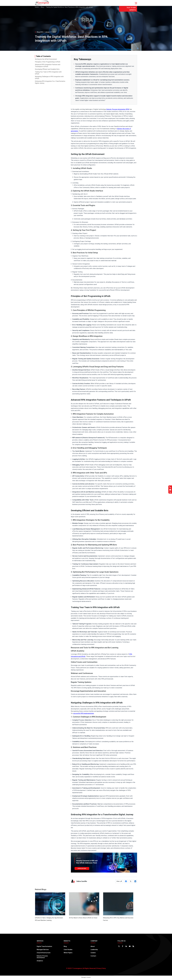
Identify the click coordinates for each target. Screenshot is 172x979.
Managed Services (43, 949)
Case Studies (68, 949)
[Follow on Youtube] (129, 946)
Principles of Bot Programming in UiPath (47, 62)
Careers (93, 953)
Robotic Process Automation (42, 956)
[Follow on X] (119, 946)
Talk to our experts (131, 9)
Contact (93, 956)
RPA (41, 32)
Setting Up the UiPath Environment (46, 59)
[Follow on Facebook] (122, 946)
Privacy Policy (101, 968)
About (93, 946)
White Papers (68, 953)
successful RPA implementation (83, 713)
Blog (38, 32)
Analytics (40, 961)
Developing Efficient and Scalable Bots (47, 69)
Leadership (94, 949)
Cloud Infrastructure (43, 953)
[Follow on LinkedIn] (126, 946)
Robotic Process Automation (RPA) (117, 109)
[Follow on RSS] (133, 946)
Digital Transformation (44, 946)
